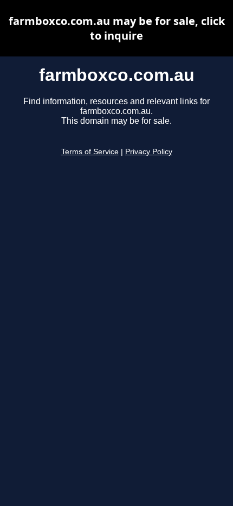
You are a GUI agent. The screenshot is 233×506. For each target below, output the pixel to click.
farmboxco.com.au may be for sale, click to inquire (117, 28)
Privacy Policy (148, 152)
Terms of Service (90, 152)
